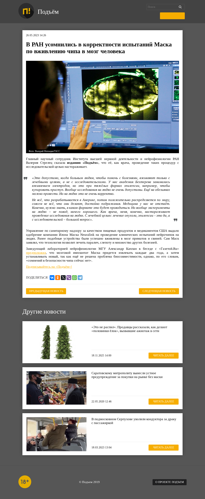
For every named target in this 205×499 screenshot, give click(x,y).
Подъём (48, 11)
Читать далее (163, 355)
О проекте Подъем (169, 482)
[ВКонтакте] (52, 277)
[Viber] (68, 277)
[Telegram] (80, 277)
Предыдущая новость (46, 291)
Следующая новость (159, 291)
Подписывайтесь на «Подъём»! (49, 267)
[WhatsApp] (74, 277)
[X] (63, 277)
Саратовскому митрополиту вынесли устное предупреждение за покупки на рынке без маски (127, 375)
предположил (36, 253)
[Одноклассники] (57, 277)
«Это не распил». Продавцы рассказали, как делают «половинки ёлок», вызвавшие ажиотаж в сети (129, 329)
